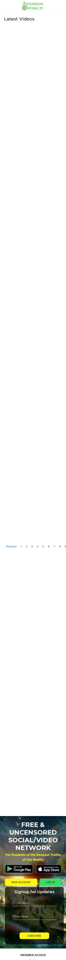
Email (34, 911)
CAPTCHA (34, 925)
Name (34, 897)
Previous (11, 546)
